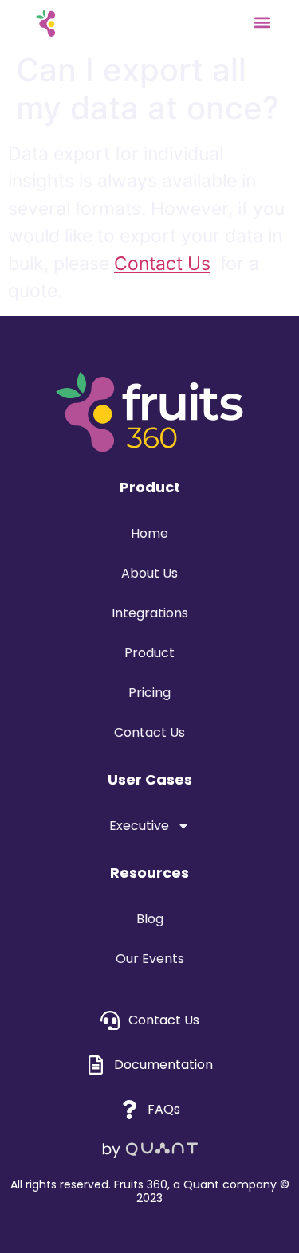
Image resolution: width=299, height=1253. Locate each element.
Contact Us (162, 264)
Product (149, 653)
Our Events (150, 959)
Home (149, 533)
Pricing (149, 692)
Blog (149, 919)
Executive (139, 825)
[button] (262, 22)
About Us (149, 573)
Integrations (150, 613)
